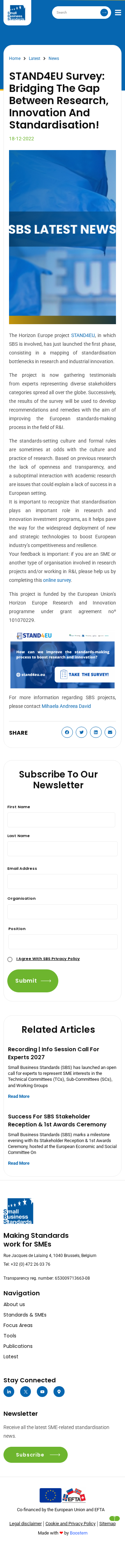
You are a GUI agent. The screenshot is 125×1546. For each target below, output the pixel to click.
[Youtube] (42, 1391)
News (54, 58)
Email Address (22, 868)
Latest (34, 58)
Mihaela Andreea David (66, 706)
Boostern (79, 1533)
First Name (18, 807)
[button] (67, 732)
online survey (57, 580)
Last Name (18, 835)
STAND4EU (83, 335)
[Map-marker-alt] (58, 1391)
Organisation (21, 898)
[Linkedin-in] (8, 1391)
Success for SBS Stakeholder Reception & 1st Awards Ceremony (57, 1120)
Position (17, 928)
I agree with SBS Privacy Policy (48, 958)
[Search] (104, 12)
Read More (19, 1096)
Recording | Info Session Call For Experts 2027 (53, 1053)
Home (14, 58)
